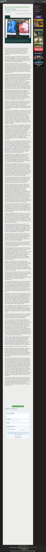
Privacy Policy (24, 549)
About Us (21, 548)
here (35, 13)
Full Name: (9, 419)
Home (43, 1)
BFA (40, 66)
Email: (8, 422)
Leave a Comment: (10, 413)
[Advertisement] (18, 492)
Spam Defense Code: (11, 426)
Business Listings (26, 548)
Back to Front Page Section (16, 406)
